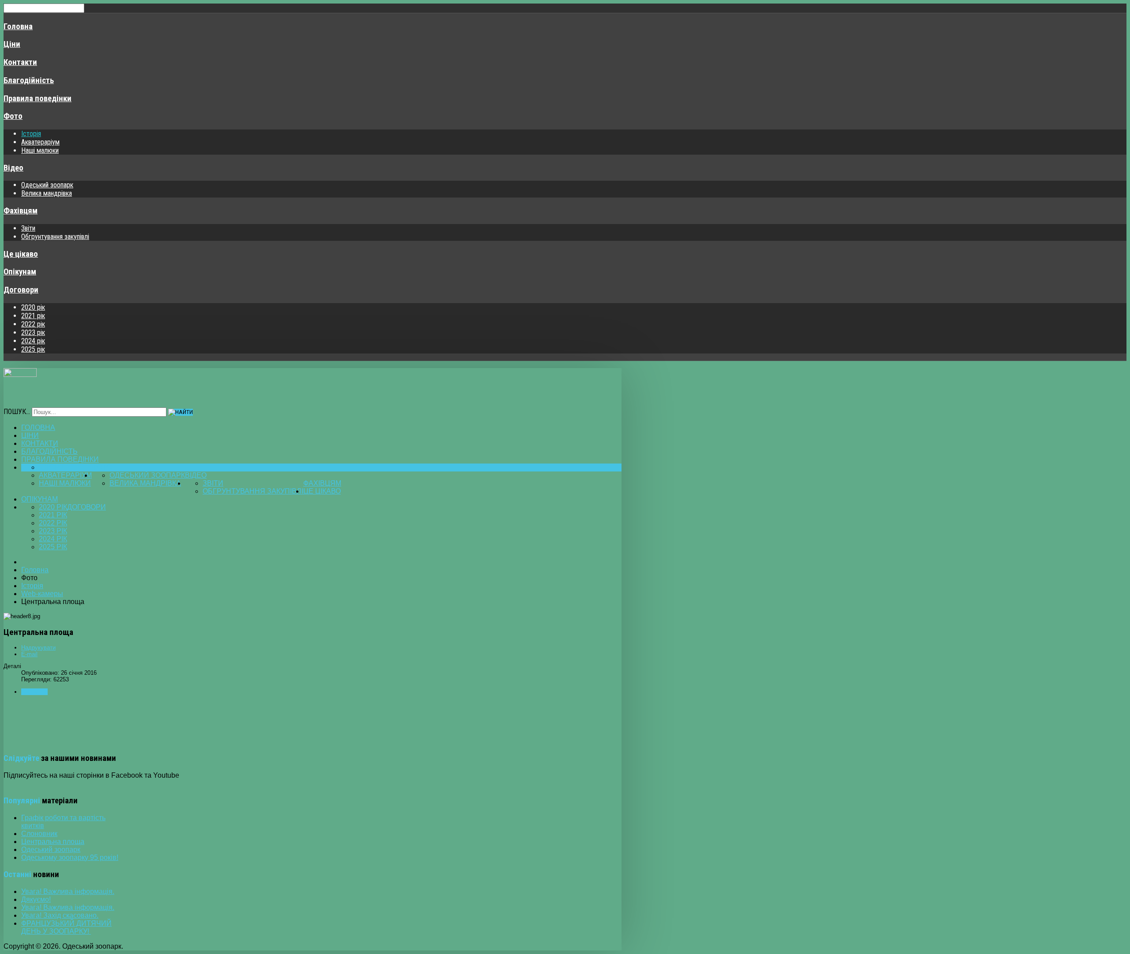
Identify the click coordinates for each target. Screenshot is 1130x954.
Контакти (20, 62)
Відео (13, 168)
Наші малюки (40, 150)
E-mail (29, 654)
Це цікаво (21, 254)
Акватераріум (40, 142)
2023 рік (33, 332)
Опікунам (20, 272)
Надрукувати (38, 647)
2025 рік (33, 349)
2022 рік (33, 324)
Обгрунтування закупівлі (55, 236)
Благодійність (29, 80)
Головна (18, 26)
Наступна (34, 691)
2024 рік (33, 341)
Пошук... (17, 411)
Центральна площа (52, 841)
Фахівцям (21, 211)
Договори (21, 290)
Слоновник (39, 833)
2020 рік (33, 307)
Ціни (12, 44)
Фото (13, 116)
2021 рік (33, 316)
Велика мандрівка (46, 193)
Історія (31, 133)
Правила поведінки (38, 98)
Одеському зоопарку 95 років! (69, 857)
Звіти (28, 228)
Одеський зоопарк (47, 185)
